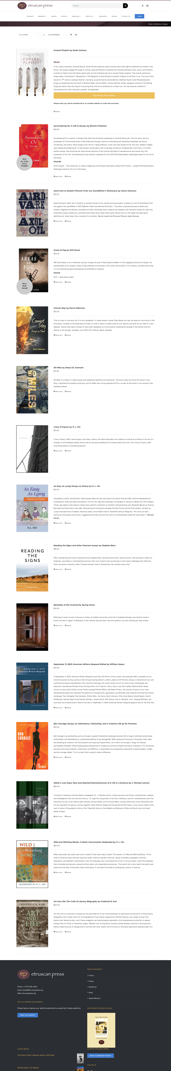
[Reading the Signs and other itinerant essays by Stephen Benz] (32, 568)
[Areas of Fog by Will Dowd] (32, 271)
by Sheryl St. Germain (69, 368)
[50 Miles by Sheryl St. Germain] (32, 390)
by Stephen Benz (85, 545)
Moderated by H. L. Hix (89, 842)
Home (150, 24)
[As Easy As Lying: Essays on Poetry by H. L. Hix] (32, 508)
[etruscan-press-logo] (34, 3)
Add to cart (58, 176)
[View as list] (76, 34)
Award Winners (94, 998)
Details (57, 111)
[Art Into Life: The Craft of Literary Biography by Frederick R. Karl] (32, 923)
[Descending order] (43, 34)
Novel (91, 992)
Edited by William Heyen (89, 664)
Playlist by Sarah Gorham (70, 50)
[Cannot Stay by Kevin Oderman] (32, 330)
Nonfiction (157, 24)
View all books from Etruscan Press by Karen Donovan (118, 216)
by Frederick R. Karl (85, 901)
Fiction (91, 975)
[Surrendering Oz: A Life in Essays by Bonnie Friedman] (32, 147)
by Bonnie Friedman (80, 126)
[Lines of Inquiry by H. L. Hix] (32, 449)
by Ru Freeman (95, 724)
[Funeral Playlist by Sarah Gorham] (32, 72)
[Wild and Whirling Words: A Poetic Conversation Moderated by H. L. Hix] (32, 864)
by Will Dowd (67, 250)
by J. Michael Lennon (101, 783)
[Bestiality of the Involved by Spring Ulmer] (32, 627)
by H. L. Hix (67, 427)
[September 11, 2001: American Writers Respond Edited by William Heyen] (32, 686)
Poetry (91, 981)
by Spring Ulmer (74, 605)
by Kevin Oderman (69, 308)
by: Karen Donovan (95, 191)
